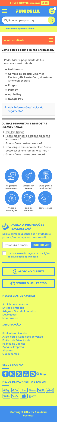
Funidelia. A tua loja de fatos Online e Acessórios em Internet (28, 11)
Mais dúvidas (10, 318)
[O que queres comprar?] (4, 11)
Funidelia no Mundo (14, 333)
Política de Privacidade (16, 340)
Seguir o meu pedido (31, 283)
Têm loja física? (15, 132)
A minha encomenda (15, 304)
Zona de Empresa (13, 347)
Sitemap (7, 350)
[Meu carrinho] (52, 11)
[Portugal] (5, 374)
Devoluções (9, 314)
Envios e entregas (13, 307)
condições (44, 253)
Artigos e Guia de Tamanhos (19, 311)
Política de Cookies (13, 343)
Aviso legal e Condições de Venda (22, 336)
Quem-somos (10, 353)
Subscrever (41, 245)
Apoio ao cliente (14, 40)
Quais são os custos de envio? (24, 143)
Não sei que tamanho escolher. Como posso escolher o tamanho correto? (28, 148)
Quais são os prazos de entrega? (25, 154)
